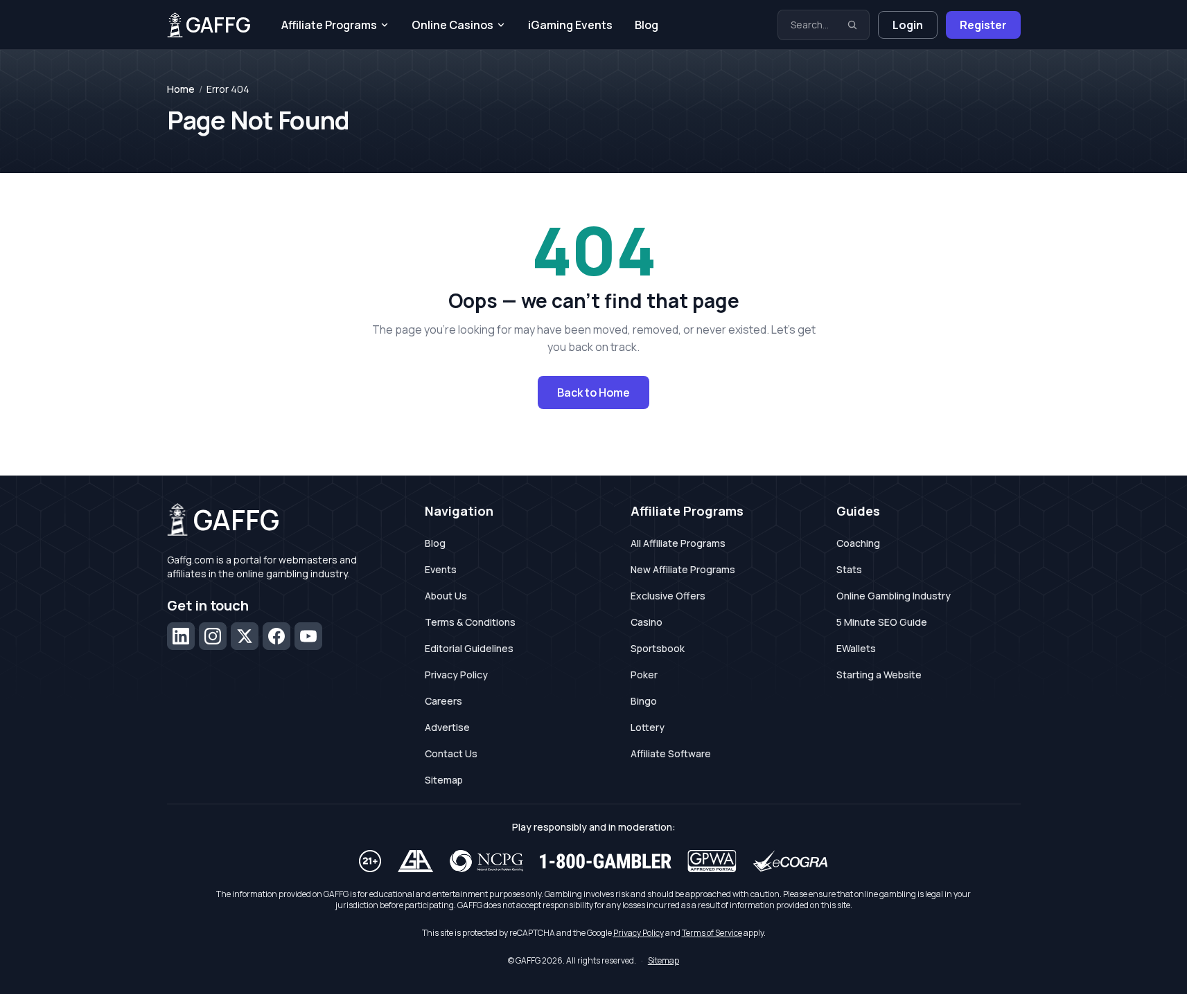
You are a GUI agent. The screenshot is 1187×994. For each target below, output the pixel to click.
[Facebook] (276, 636)
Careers (443, 700)
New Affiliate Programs (683, 569)
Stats (849, 569)
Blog (646, 25)
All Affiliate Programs (678, 543)
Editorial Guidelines (469, 648)
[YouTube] (308, 636)
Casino (646, 622)
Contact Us (451, 753)
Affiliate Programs (329, 25)
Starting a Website (879, 674)
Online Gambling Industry (893, 595)
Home (181, 89)
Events (441, 569)
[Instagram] (213, 636)
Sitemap (444, 779)
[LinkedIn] (181, 636)
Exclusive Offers (668, 595)
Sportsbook (658, 648)
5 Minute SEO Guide (881, 622)
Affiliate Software (671, 753)
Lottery (648, 727)
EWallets (856, 648)
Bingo (644, 700)
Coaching (858, 543)
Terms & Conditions (470, 622)
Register (983, 25)
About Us (446, 595)
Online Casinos (452, 25)
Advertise (447, 727)
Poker (644, 674)
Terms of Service (712, 933)
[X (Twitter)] (244, 636)
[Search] (852, 24)
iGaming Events (570, 25)
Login (908, 25)
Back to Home (593, 392)
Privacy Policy (456, 674)
